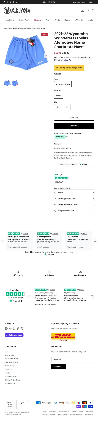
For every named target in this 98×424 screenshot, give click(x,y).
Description (58, 144)
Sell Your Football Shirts (12, 380)
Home (5, 28)
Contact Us (8, 369)
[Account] (82, 10)
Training (57, 20)
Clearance (37, 20)
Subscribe (58, 367)
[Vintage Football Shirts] (17, 10)
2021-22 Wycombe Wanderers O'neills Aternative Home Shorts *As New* (26, 28)
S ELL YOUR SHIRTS (49, 2)
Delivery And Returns (11, 359)
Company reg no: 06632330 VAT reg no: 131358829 (17, 413)
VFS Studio (79, 20)
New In (90, 20)
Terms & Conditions (11, 376)
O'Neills (58, 74)
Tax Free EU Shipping (12, 362)
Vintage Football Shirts (14, 412)
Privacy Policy (9, 366)
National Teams (24, 20)
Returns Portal (9, 355)
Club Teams (9, 20)
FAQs (6, 352)
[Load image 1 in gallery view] (26, 54)
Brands (67, 20)
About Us (8, 373)
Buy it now (74, 126)
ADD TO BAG (74, 118)
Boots (48, 20)
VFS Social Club (10, 383)
